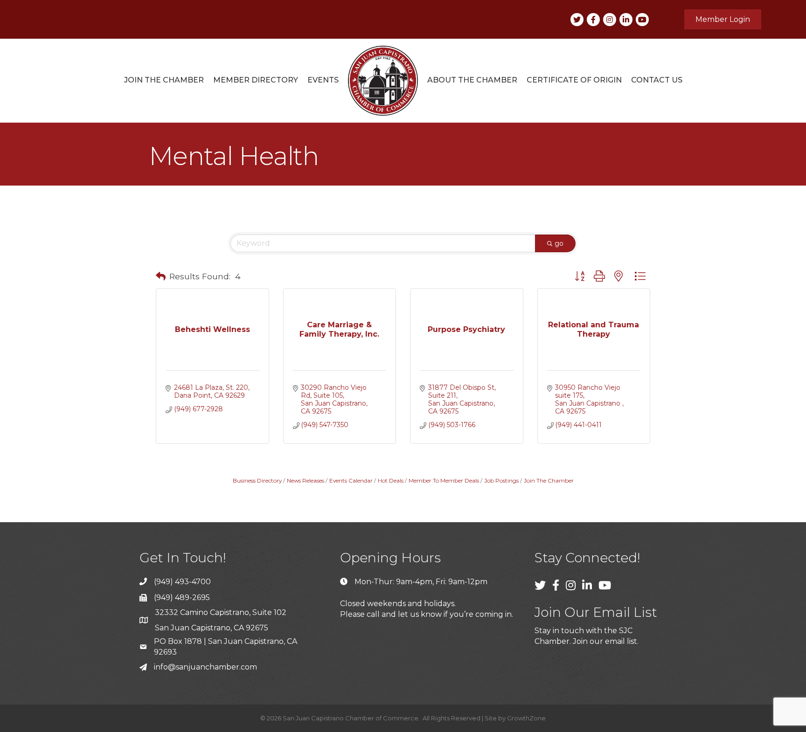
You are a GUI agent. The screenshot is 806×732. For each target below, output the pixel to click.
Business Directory (257, 480)
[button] (161, 276)
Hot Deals (390, 480)
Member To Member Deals (444, 480)
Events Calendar (351, 480)
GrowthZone (526, 718)
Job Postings (501, 480)
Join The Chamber (549, 480)
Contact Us (656, 80)
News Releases (305, 480)
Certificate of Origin (574, 80)
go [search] (559, 243)
